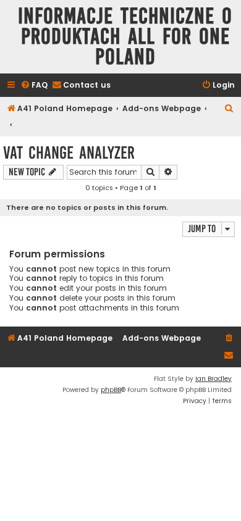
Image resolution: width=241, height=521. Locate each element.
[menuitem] (34, 85)
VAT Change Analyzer (69, 152)
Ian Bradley (213, 378)
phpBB (111, 389)
